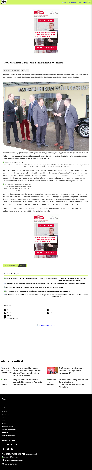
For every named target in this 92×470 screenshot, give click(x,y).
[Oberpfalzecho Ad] (76, 2)
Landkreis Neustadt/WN (10, 265)
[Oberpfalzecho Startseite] (4, 3)
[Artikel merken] (27, 70)
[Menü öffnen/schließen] (89, 2)
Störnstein (22, 265)
